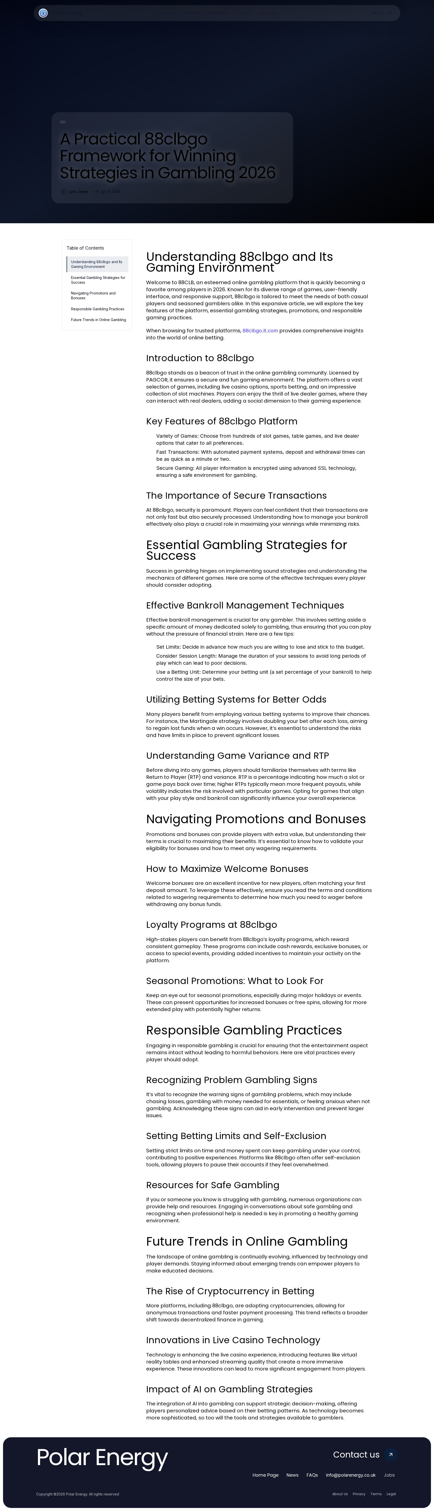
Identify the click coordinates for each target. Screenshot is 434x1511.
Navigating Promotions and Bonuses (93, 295)
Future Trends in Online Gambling (98, 320)
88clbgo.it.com (260, 331)
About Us (340, 1493)
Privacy (359, 1493)
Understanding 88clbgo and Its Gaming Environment (96, 264)
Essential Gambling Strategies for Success (98, 279)
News (293, 1475)
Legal (391, 1493)
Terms (376, 1493)
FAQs (312, 1475)
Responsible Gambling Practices (97, 309)
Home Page (266, 1475)
